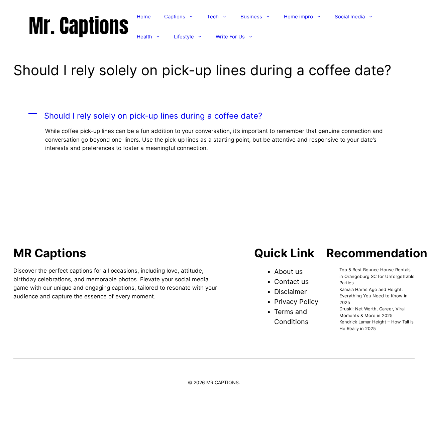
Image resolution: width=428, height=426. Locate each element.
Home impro (298, 16)
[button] (214, 116)
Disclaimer (290, 292)
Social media (350, 16)
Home (144, 16)
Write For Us (230, 36)
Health (144, 36)
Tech (213, 16)
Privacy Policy (296, 302)
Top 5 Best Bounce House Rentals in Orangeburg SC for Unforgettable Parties (377, 276)
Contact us (291, 282)
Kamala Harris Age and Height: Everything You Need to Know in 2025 (373, 296)
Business (251, 16)
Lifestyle (184, 36)
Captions (174, 16)
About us (288, 272)
